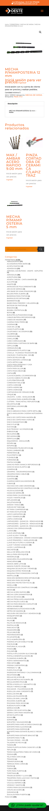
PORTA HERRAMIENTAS (16, 661)
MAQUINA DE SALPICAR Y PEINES (20, 568)
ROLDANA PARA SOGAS (16, 703)
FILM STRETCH (13, 455)
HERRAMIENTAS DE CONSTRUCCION (22, 488)
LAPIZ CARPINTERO (15, 514)
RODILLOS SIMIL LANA (16, 698)
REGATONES (12, 675)
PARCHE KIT (12, 628)
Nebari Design (31, 808)
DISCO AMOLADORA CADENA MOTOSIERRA (24, 413)
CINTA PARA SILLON (15, 368)
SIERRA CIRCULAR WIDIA (17, 710)
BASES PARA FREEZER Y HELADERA (21, 303)
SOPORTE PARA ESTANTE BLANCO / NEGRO (24, 732)
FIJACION (9, 797)
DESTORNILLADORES (15, 406)
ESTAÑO (10, 443)
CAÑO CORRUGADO (15, 341)
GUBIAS (10, 483)
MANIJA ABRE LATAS (15, 564)
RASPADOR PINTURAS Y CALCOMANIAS (23, 672)
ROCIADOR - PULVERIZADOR (19, 689)
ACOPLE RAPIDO (14, 266)
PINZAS (10, 649)
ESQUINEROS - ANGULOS (17, 441)
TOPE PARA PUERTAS (15, 771)
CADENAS (11, 324)
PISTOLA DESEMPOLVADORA (19, 656)
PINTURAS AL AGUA (15, 646)
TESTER (10, 766)
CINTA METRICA (13, 362)
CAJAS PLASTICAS (14, 329)
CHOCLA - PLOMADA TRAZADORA (21, 353)
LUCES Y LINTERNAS (15, 547)
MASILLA (10, 585)
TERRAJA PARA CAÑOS (16, 764)
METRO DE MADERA (15, 611)
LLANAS (10, 531)
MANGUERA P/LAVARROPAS (18, 559)
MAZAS (10, 590)
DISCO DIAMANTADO (15, 422)
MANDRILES (12, 557)
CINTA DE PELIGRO (14, 357)
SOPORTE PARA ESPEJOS (17, 729)
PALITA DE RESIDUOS (15, 623)
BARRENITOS (12, 301)
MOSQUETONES (13, 616)
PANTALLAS (11, 625)
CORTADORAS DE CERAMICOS (19, 392)
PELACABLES (12, 632)
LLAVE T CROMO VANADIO (18, 545)
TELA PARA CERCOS (15, 757)
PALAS (9, 620)
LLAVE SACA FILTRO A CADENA (19, 543)
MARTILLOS (11, 576)
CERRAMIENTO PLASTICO (17, 350)
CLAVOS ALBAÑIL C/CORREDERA (20, 376)
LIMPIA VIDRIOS (13, 519)
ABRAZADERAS (13, 261)
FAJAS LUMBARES (14, 450)
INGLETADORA (13, 502)
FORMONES (11, 460)
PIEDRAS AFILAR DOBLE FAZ (18, 642)
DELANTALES (12, 404)
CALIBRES (11, 334)
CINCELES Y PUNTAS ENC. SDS (19, 355)
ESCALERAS (11, 434)
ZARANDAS (11, 792)
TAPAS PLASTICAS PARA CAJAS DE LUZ (22, 747)
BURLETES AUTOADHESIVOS (18, 315)
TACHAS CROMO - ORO (16, 740)
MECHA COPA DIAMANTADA (18, 594)
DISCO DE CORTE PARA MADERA (20, 417)
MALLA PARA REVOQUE (16, 554)
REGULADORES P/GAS (16, 682)
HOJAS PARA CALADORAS (17, 495)
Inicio (7, 24)
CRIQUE (10, 394)
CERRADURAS (12, 348)
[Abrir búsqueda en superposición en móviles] (24, 249)
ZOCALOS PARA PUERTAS (17, 795)
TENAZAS (11, 759)
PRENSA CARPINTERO (16, 665)
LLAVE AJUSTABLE (14, 533)
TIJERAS (10, 769)
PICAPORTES (12, 637)
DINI (9, 409)
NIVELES (10, 618)
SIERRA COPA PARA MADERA (19, 713)
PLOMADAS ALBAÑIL (15, 658)
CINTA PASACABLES (15, 371)
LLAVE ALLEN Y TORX (15, 535)
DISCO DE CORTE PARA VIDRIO (19, 420)
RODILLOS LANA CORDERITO (19, 691)
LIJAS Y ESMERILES (14, 517)
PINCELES (11, 644)
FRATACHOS (12, 462)
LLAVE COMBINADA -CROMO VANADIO (23, 538)
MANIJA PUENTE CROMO (17, 566)
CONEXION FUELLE (14, 383)
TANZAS (10, 745)
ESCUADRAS (12, 436)
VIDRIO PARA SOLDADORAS (18, 787)
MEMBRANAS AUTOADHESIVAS (19, 609)
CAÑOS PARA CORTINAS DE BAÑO (21, 343)
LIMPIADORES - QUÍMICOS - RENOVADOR (24, 524)
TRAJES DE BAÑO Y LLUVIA (18, 776)
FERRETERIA (14, 24)
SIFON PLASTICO (14, 715)
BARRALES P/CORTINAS (16, 298)
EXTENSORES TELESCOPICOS (18, 448)
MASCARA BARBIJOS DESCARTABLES (22, 578)
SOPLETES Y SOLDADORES (17, 722)
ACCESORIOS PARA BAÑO (17, 264)
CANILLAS (11, 339)
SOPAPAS (11, 720)
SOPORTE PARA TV (14, 738)
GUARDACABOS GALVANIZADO (19, 481)
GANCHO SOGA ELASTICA (17, 467)
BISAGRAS (11, 308)
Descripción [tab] (13, 104)
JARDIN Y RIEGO (13, 505)
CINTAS (10, 373)
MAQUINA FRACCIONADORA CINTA (21, 573)
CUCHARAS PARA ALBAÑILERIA (20, 399)
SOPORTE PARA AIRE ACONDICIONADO (23, 724)
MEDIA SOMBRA (13, 606)
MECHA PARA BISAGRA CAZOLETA (21, 604)
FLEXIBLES (11, 457)
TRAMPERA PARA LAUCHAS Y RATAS (22, 778)
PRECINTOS (11, 663)
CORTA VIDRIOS (13, 390)
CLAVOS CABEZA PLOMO (17, 378)
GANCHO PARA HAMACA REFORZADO (22, 465)
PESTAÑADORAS (14, 635)
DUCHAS (10, 427)
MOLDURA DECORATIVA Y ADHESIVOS (22, 613)
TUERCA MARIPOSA (15, 780)
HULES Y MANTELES (15, 498)
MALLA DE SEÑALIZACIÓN (17, 552)
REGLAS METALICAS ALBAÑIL (19, 680)
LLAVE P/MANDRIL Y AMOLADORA (21, 540)
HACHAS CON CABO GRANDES (19, 486)
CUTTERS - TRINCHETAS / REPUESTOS (22, 402)
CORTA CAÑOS (13, 385)
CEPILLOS (11, 346)
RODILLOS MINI (13, 694)
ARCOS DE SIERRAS (15, 289)
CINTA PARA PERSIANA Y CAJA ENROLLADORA (19, 365)
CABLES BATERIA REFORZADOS (20, 317)
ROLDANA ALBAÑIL (15, 701)
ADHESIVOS (12, 268)
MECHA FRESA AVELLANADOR (19, 599)
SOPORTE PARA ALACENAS (18, 727)
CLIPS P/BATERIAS (14, 380)
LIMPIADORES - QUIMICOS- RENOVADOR (23, 526)
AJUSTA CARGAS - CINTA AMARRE (20, 279)
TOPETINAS (11, 773)
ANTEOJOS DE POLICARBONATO (20, 287)
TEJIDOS (10, 754)
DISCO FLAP (12, 424)
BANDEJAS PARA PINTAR (17, 296)
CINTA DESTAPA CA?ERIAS (17, 360)
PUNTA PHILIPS (13, 670)
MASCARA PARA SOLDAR (17, 580)
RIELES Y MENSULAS (15, 687)
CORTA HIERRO (13, 387)
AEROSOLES (12, 275)
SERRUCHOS (12, 708)
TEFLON (10, 750)
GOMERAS (11, 469)
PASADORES (12, 630)
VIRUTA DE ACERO (14, 790)
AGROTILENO (12, 277)
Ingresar (22, 82)
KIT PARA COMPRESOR (16, 509)
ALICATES (11, 282)
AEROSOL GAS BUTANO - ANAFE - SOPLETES (25, 271)
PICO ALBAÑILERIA (15, 639)
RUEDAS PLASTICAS (15, 706)
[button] (40, 32)
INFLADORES (12, 500)
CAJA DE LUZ (12, 327)
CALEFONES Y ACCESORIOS (18, 331)
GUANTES (11, 479)
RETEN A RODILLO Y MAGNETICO (20, 684)
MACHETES (11, 550)
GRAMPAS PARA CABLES (17, 474)
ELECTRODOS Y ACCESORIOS (19, 429)
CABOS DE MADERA (15, 320)
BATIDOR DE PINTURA (16, 305)
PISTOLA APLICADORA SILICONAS (20, 654)
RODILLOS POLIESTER (16, 696)
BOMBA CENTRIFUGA (15, 310)
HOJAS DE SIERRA (14, 493)
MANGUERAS (12, 561)
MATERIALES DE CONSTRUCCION (20, 587)
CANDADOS (12, 336)
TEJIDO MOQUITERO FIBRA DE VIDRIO (22, 752)
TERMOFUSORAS (14, 761)
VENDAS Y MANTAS (15, 785)
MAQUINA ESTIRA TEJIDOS (17, 571)
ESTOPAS (10, 446)
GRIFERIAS (11, 476)
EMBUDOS (11, 431)
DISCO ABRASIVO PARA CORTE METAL (22, 411)
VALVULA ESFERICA (15, 783)
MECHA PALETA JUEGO (16, 602)
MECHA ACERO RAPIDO (16, 592)
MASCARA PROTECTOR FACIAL (19, 583)
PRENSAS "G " (12, 668)
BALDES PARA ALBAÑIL (16, 294)
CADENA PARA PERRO (16, 322)
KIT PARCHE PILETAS (15, 512)
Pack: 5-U (18, 96)
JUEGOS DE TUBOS (14, 507)
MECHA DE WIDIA (26, 24)
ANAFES (10, 284)
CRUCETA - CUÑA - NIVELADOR (19, 397)
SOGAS (9, 717)
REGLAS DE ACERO (14, 677)
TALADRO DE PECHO (15, 743)
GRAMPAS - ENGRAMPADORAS (19, 472)
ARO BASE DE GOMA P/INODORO (20, 291)
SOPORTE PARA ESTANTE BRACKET (21, 735)
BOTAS (9, 313)
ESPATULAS (11, 439)
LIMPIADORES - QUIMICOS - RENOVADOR (24, 521)
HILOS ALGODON (14, 491)
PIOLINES (11, 651)
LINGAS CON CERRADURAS (18, 528)
